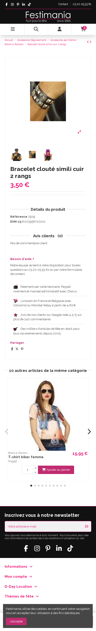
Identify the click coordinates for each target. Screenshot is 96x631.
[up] (35, 468)
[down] (35, 472)
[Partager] (12, 349)
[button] (31, 486)
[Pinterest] (22, 349)
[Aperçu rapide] (85, 385)
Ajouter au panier (58, 469)
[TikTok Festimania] (29, 4)
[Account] (59, 29)
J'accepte (16, 621)
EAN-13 (15, 221)
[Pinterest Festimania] (18, 4)
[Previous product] (88, 42)
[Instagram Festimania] (12, 4)
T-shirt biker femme (26, 457)
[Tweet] (16, 349)
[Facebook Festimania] (7, 4)
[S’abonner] (86, 526)
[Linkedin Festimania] (24, 4)
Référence (18, 216)
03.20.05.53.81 (82, 4)
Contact (63, 4)
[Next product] (90, 42)
